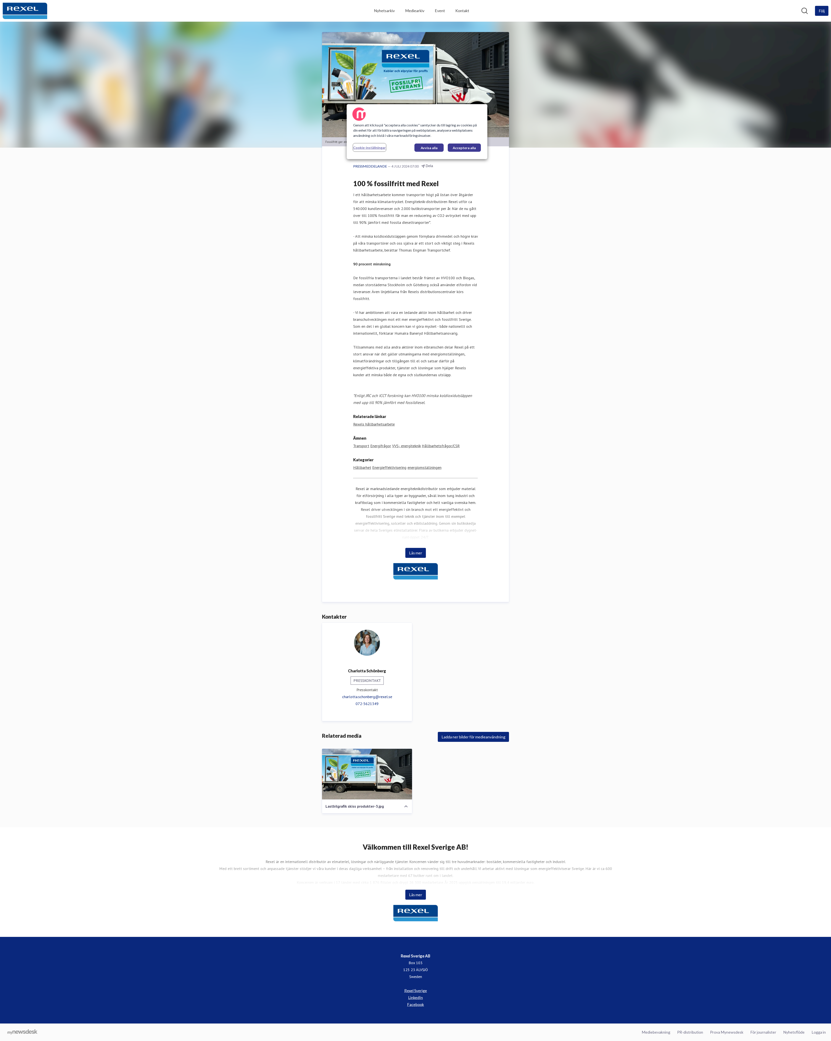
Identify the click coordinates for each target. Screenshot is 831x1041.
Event (440, 10)
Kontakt (462, 10)
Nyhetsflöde (794, 1032)
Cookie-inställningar (369, 147)
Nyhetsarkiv (384, 10)
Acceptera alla (464, 148)
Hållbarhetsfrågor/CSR (441, 445)
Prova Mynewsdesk (726, 1032)
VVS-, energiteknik (406, 445)
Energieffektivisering (389, 467)
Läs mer (415, 552)
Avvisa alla (429, 148)
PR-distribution (690, 1032)
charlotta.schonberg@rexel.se (367, 696)
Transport (361, 445)
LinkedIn (415, 997)
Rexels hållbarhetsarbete (374, 424)
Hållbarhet (362, 467)
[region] (417, 131)
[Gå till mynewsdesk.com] (22, 1032)
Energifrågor (380, 445)
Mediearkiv (414, 10)
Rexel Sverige (415, 990)
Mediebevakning (656, 1032)
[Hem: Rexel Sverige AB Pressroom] (25, 11)
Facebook (415, 1004)
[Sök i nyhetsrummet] (804, 10)
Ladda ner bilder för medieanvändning (473, 736)
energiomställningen (424, 467)
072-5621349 (367, 703)
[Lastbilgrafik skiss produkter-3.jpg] (367, 774)
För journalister (763, 1032)
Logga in (819, 1032)
